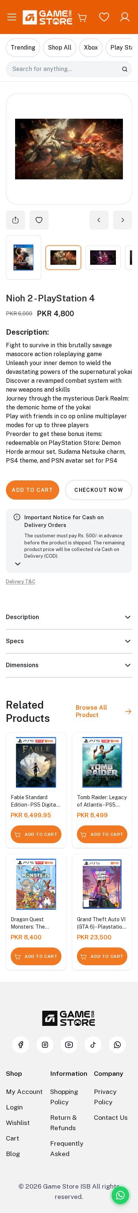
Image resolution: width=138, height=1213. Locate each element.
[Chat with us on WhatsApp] (120, 1195)
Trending (23, 47)
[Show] (23, 258)
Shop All (59, 47)
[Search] (125, 69)
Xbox (91, 47)
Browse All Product (91, 711)
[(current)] (63, 258)
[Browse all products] (128, 711)
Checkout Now (98, 490)
